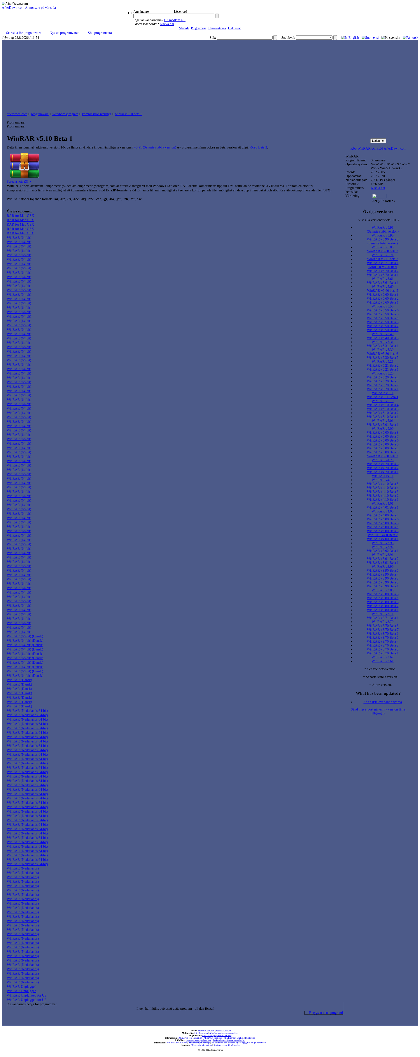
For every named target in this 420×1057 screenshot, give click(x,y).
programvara (40, 114)
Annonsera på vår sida (40, 7)
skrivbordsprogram (65, 114)
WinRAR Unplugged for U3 (26, 995)
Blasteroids (250, 1038)
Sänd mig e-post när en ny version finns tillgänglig (378, 711)
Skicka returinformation (201, 1045)
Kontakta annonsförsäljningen (227, 1045)
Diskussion (234, 28)
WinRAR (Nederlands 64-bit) (27, 710)
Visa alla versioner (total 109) (378, 220)
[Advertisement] (210, 77)
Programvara (198, 28)
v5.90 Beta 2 (258, 147)
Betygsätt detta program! (325, 1013)
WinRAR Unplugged (21, 986)
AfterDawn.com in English (190, 1038)
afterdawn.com (17, 114)
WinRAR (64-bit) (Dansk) (25, 636)
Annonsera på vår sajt (199, 1042)
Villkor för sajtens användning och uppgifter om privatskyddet (238, 1042)
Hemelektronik (217, 28)
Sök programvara (100, 33)
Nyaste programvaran (64, 33)
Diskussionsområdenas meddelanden (229, 1040)
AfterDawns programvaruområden (216, 1035)
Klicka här (167, 24)
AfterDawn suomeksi (213, 1038)
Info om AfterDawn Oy (177, 1042)
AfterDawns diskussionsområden (223, 1033)
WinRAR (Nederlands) (23, 868)
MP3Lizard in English (233, 1038)
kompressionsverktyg (96, 114)
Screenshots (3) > (19, 181)
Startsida (184, 28)
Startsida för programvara (23, 33)
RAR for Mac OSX (20, 215)
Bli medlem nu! (175, 20)
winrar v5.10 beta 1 (128, 114)
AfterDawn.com (13, 7)
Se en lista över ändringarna (383, 702)
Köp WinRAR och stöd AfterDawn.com (378, 148)
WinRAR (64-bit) (19, 237)
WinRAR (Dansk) (19, 680)
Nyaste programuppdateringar (198, 1040)
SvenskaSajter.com (206, 1030)
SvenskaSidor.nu (223, 1030)
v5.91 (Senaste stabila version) (155, 147)
